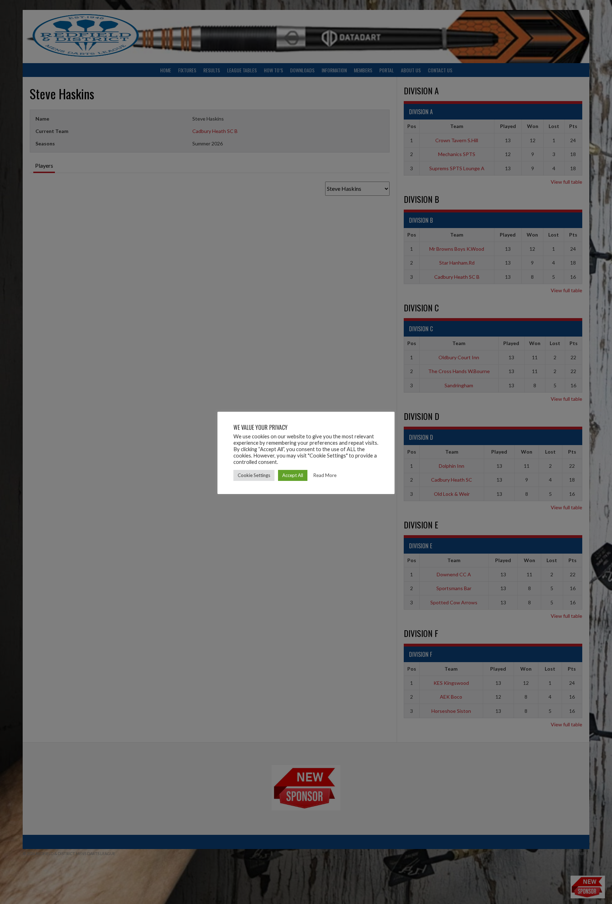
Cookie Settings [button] (254, 475)
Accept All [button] (292, 475)
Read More (324, 475)
